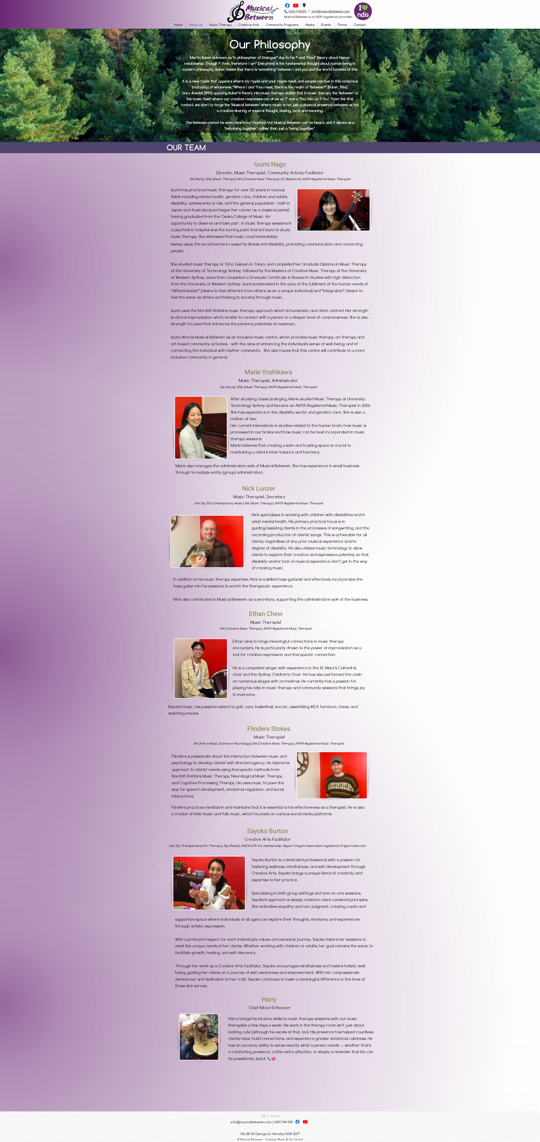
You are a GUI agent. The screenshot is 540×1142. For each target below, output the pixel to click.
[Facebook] (287, 5)
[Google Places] (304, 5)
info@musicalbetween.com (331, 11)
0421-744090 (297, 11)
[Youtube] (296, 5)
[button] (270, 1116)
